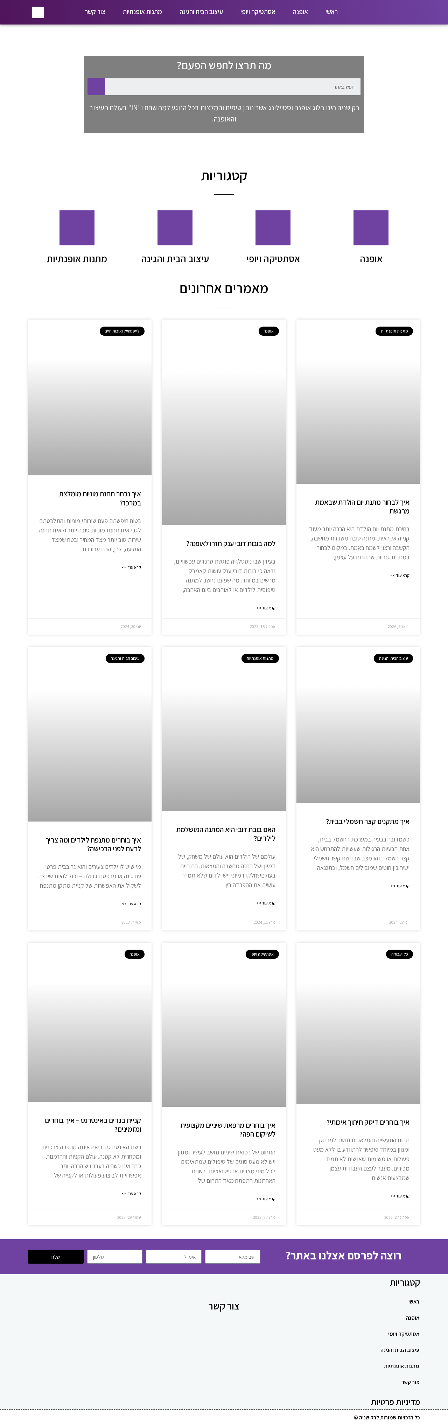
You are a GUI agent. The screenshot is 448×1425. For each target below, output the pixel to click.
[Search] (96, 86)
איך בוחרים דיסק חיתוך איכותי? (368, 1122)
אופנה (300, 11)
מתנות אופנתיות (142, 11)
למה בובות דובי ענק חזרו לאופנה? (230, 543)
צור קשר (95, 11)
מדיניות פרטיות (395, 1401)
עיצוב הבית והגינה (201, 11)
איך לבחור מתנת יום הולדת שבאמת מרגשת (362, 506)
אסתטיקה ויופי (257, 11)
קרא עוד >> (400, 575)
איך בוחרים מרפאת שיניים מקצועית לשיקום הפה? (228, 1129)
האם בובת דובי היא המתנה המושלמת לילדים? (225, 834)
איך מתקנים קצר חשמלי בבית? (368, 821)
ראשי (332, 11)
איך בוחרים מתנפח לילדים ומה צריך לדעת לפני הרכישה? (93, 844)
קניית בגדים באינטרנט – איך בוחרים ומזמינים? (93, 1125)
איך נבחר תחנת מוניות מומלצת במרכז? (100, 498)
